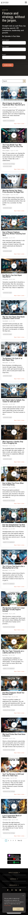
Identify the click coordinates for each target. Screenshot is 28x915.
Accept (18, 909)
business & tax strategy (9, 164)
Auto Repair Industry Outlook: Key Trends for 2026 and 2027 (14, 401)
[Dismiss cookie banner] (23, 896)
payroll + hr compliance (8, 120)
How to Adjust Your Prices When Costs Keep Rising (13, 484)
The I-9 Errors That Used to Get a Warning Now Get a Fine (14, 567)
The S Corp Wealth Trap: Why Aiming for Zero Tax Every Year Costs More (13, 146)
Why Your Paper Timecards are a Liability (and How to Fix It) (13, 652)
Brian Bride (5, 107)
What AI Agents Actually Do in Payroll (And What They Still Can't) (14, 104)
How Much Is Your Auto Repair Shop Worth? (12, 276)
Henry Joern (5, 362)
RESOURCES (13, 885)
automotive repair (7, 166)
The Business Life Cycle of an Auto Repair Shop (12, 359)
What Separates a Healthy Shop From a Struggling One (13, 442)
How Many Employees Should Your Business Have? (13, 693)
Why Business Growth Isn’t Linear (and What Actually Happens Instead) (14, 609)
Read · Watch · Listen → (19, 123)
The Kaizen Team (7, 697)
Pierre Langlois (6, 150)
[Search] (24, 81)
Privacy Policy (7, 905)
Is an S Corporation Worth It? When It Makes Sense (12, 816)
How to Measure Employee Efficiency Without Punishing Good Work (14, 233)
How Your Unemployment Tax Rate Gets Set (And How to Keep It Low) (14, 525)
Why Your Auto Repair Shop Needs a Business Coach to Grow (14, 317)
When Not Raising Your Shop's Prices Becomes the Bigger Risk (13, 191)
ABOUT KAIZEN (13, 873)
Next (19, 840)
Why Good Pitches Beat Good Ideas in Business (14, 735)
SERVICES (13, 879)
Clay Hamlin (5, 237)
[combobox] (12, 81)
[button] (26, 2)
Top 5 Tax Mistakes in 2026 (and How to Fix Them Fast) (13, 775)
